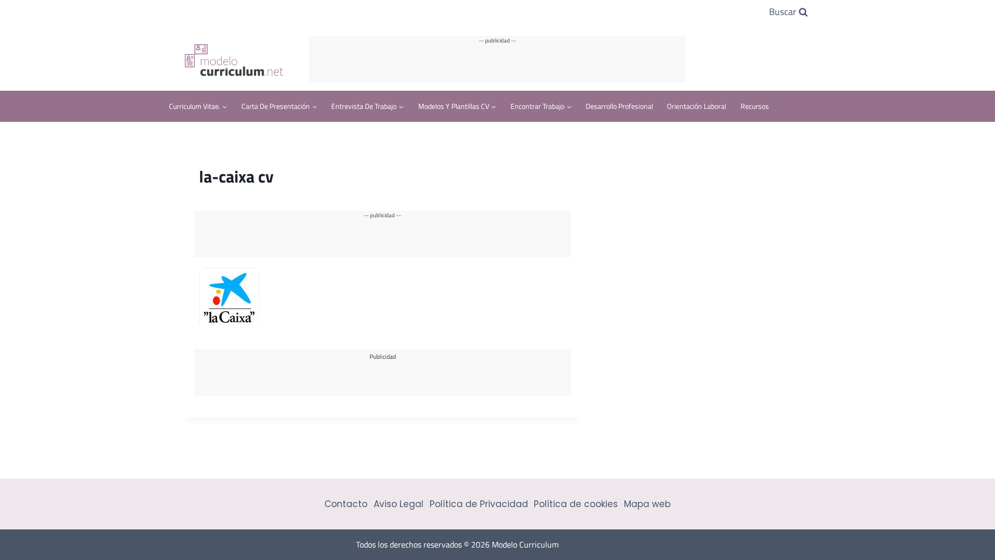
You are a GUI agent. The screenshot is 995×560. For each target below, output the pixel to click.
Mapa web (647, 504)
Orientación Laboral (696, 106)
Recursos (755, 106)
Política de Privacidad (479, 504)
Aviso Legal (398, 504)
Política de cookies (576, 504)
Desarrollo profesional (619, 106)
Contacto (345, 504)
